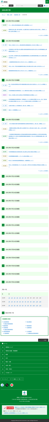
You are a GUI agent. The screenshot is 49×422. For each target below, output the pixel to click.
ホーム (3, 14)
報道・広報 (9, 14)
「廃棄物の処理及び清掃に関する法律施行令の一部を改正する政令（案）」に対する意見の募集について (27, 129)
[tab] (3, 313)
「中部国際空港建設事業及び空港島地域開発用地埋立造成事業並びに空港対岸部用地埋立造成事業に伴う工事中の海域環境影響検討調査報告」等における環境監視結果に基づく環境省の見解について (28, 136)
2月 (12, 298)
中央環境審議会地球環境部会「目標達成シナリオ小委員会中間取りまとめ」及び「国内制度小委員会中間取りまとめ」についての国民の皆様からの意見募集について (28, 100)
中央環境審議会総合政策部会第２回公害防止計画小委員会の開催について (24, 151)
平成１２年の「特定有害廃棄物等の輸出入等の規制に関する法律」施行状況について (27, 66)
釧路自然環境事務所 (8, 323)
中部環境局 (5, 327)
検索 (41, 5)
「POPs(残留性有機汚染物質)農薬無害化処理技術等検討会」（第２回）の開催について (27, 123)
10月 (34, 301)
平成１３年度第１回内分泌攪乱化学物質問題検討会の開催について (23, 95)
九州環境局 (29, 331)
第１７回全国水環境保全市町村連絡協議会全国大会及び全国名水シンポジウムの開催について (28, 85)
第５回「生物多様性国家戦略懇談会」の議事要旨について (21, 160)
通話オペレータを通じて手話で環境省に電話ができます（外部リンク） (30, 407)
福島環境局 (5, 325)
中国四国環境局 (6, 331)
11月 (37, 301)
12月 (40, 301)
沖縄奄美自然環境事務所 (33, 333)
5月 (20, 298)
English (11, 5)
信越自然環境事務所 (8, 329)
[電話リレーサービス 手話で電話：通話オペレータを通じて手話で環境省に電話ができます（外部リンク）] (8, 407)
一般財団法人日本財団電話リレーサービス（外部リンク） (15, 413)
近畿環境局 (29, 327)
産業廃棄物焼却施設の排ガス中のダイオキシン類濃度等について (22, 70)
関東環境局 (29, 325)
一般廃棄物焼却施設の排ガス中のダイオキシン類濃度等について (22, 62)
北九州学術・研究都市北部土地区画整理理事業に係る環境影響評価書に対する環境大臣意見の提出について (28, 56)
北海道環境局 (6, 322)
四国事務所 (6, 333)
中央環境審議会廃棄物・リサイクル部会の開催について (21, 156)
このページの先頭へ (44, 35)
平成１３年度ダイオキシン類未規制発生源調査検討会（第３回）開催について (25, 45)
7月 (25, 298)
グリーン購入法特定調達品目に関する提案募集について (20, 25)
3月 (14, 298)
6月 (22, 298)
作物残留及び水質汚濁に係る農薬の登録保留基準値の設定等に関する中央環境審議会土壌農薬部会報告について (28, 50)
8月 (28, 301)
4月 (17, 298)
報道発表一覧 (17, 14)
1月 (9, 298)
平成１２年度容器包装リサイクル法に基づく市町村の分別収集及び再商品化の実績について (28, 165)
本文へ (3, 5)
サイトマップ (5, 379)
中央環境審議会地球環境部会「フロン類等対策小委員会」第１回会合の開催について (27, 90)
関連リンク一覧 (17, 379)
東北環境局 (29, 322)
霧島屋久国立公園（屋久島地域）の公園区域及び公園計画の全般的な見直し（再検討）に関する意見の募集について (28, 30)
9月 (30, 301)
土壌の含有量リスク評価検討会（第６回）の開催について (21, 105)
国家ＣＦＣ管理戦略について (15, 110)
